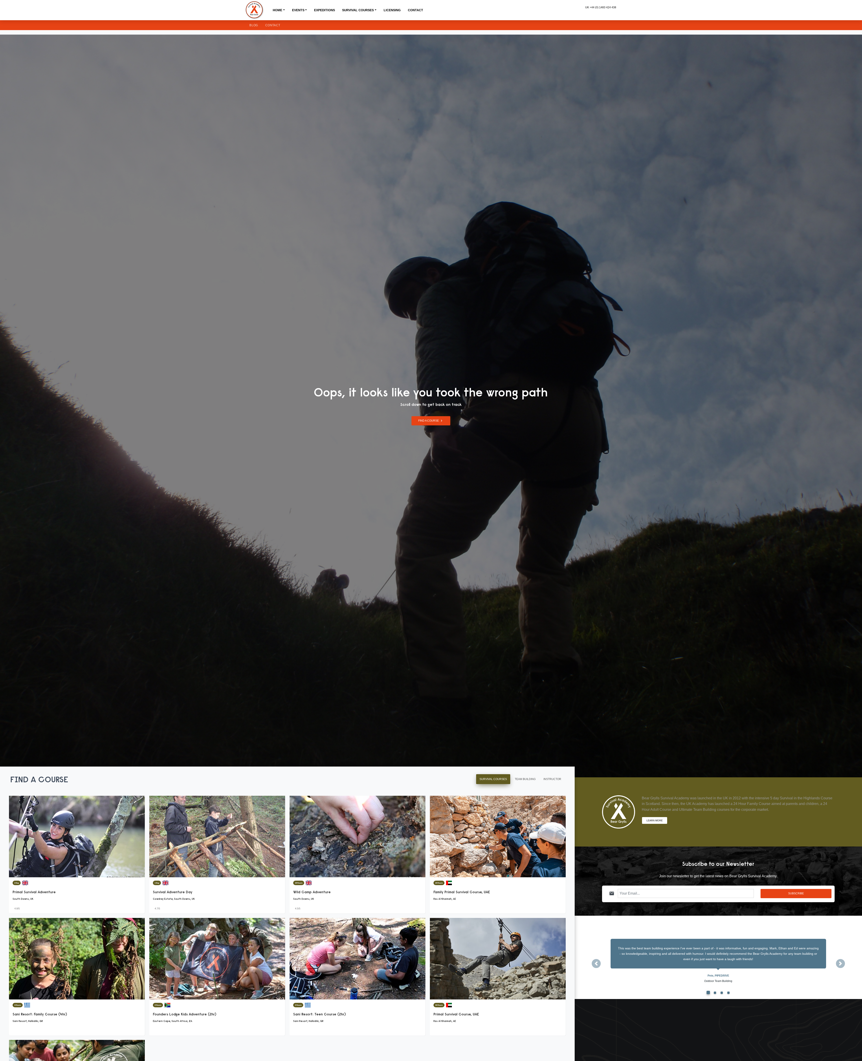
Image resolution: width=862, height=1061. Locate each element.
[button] (596, 963)
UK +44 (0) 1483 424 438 (600, 7)
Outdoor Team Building (718, 981)
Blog (253, 25)
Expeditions (324, 10)
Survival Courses (493, 779)
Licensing (392, 10)
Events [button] (298, 10)
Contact (415, 10)
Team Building (525, 779)
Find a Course (431, 421)
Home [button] (277, 10)
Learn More (654, 820)
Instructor (552, 779)
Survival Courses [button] (358, 10)
